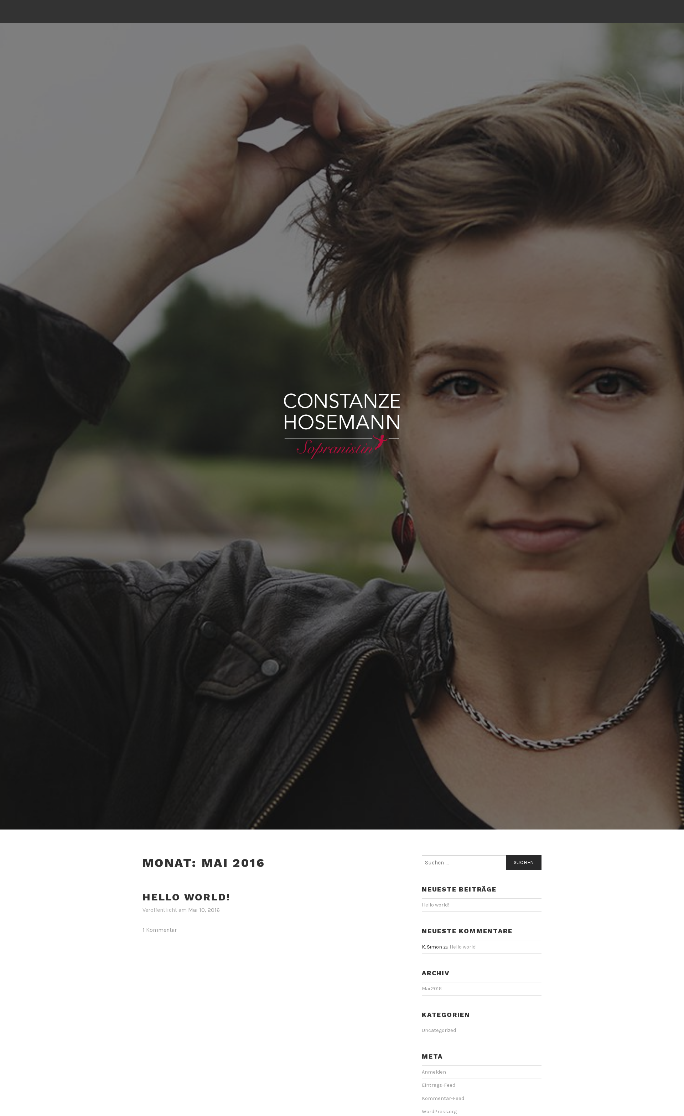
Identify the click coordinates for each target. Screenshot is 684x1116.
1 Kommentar (159, 929)
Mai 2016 (432, 989)
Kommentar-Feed (443, 1098)
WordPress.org (439, 1112)
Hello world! (186, 897)
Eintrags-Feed (438, 1085)
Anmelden (434, 1072)
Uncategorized (439, 1030)
